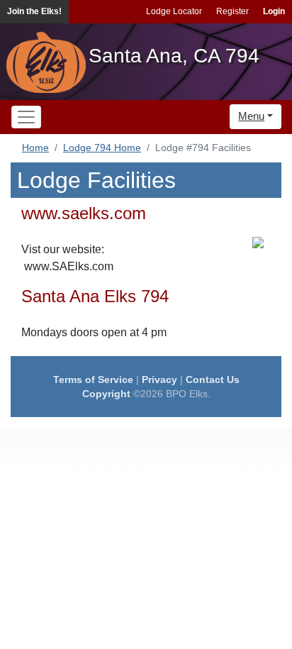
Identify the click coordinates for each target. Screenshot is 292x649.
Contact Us (213, 379)
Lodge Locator (174, 11)
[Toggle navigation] (26, 117)
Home (35, 147)
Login (274, 11)
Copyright (106, 393)
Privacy (159, 379)
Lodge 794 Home (102, 147)
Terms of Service (93, 379)
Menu (251, 116)
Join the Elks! (34, 11)
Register (232, 11)
